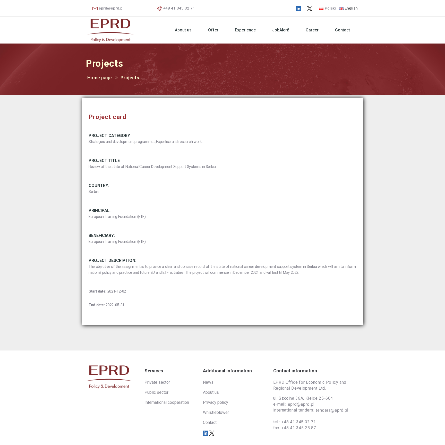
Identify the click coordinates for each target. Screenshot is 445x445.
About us (183, 30)
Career (312, 30)
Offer (213, 30)
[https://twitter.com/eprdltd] (309, 8)
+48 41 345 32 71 (178, 8)
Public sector (156, 392)
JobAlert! (280, 30)
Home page (99, 77)
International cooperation (166, 402)
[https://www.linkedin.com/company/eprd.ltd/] (298, 8)
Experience (245, 30)
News (208, 382)
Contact (342, 30)
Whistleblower (216, 412)
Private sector (157, 382)
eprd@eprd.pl (111, 8)
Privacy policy (215, 402)
